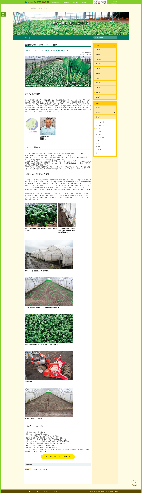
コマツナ (99, 128)
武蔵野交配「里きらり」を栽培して (43, 44)
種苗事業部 (55, 2)
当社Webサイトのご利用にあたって (53, 491)
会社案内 (76, 2)
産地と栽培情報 (43, 8)
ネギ (97, 143)
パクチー (99, 134)
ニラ (97, 140)
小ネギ (98, 147)
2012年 (98, 92)
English (114, 2)
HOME (26, 8)
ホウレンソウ (100, 122)
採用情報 (85, 2)
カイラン (99, 150)
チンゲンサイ (100, 125)
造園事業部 (66, 2)
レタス (98, 153)
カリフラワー (100, 137)
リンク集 (27, 491)
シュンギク (99, 131)
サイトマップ (36, 491)
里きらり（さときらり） (40, 469)
